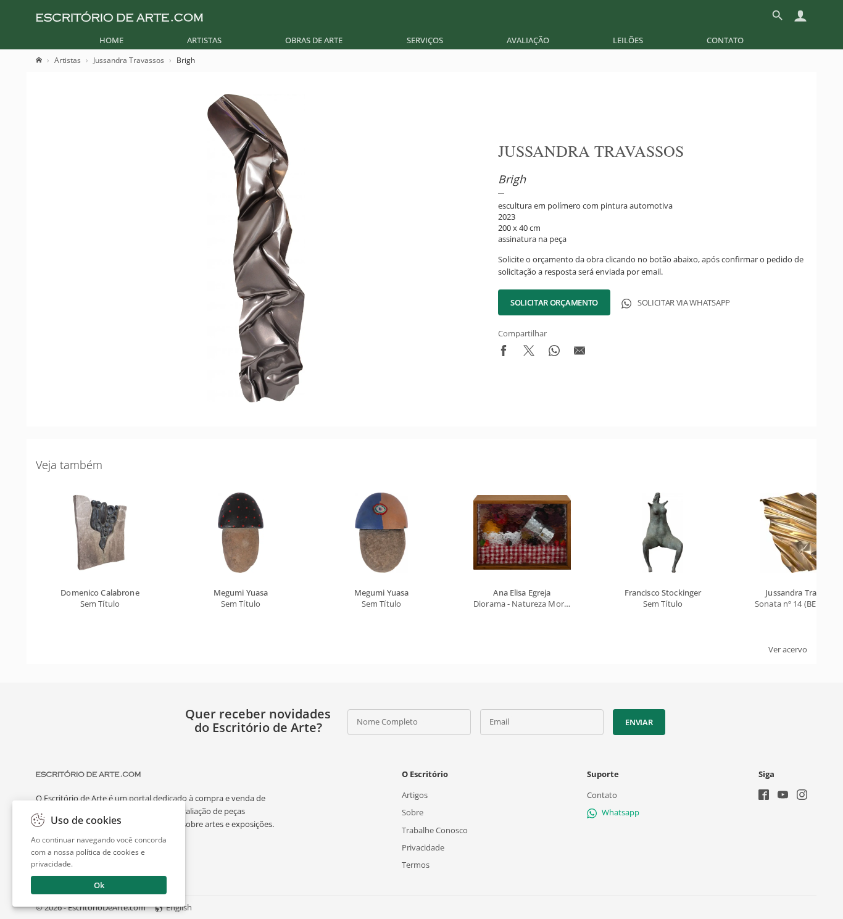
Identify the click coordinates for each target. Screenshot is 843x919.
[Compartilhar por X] (528, 353)
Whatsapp (620, 812)
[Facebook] (763, 795)
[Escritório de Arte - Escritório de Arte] (88, 774)
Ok (99, 885)
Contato (725, 40)
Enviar (638, 722)
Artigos (415, 794)
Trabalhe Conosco (435, 829)
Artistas (204, 40)
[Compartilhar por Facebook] (503, 353)
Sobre (412, 812)
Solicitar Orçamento (554, 302)
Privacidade (423, 846)
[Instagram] (802, 795)
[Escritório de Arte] (119, 15)
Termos (416, 864)
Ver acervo (787, 649)
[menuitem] (111, 40)
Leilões (628, 40)
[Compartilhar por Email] (579, 353)
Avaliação (528, 40)
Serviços (425, 40)
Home (111, 40)
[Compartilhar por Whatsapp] (554, 353)
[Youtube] (783, 795)
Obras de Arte (314, 40)
